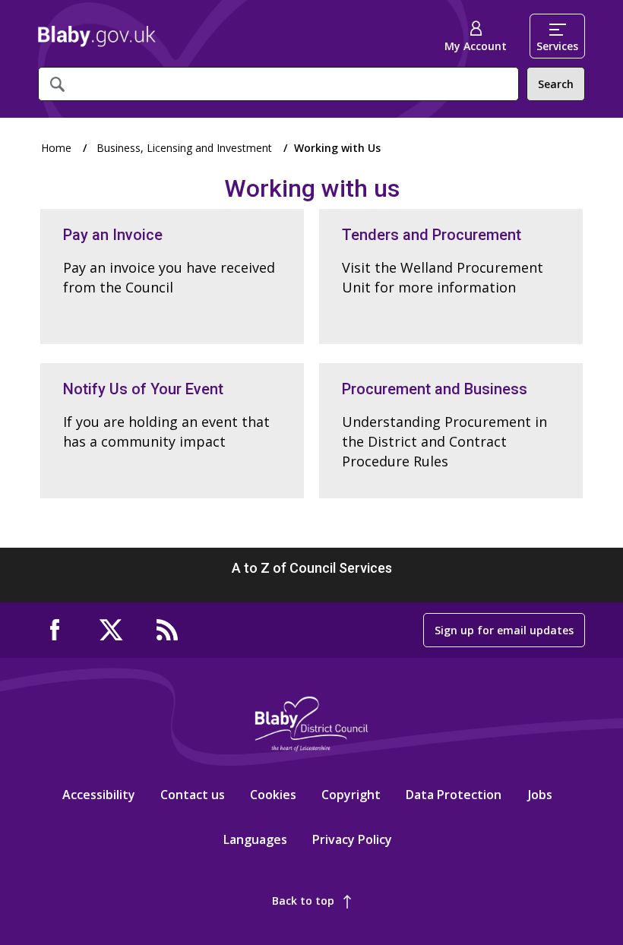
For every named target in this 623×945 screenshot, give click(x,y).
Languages (255, 839)
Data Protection (453, 794)
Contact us (192, 794)
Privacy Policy (352, 839)
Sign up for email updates (504, 630)
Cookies (273, 794)
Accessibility (98, 794)
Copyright (351, 794)
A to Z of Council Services (312, 568)
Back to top (303, 900)
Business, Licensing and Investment (184, 148)
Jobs (540, 794)
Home (97, 36)
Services (557, 46)
